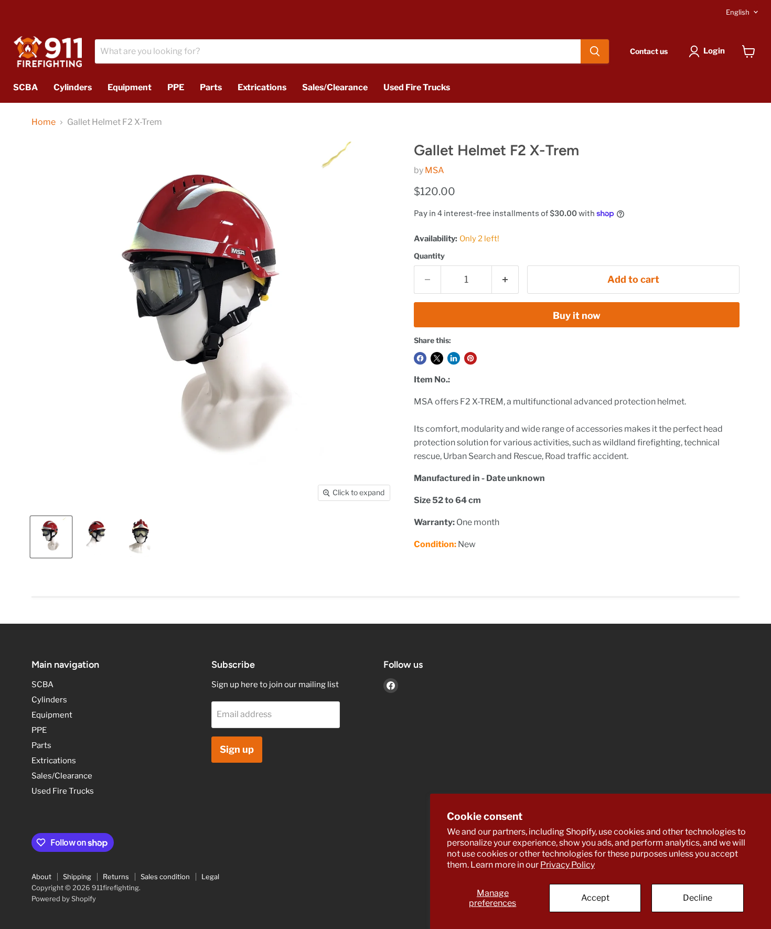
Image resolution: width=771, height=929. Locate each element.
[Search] (595, 51)
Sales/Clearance (335, 87)
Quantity (429, 256)
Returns (116, 876)
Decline (697, 898)
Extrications (262, 87)
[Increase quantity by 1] (505, 279)
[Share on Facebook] (420, 358)
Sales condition (165, 876)
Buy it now (577, 315)
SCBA (25, 87)
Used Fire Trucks (416, 87)
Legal (210, 876)
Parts (211, 87)
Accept (595, 898)
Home (43, 122)
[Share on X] (437, 358)
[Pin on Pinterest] (470, 358)
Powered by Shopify (63, 898)
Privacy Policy (567, 865)
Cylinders (72, 87)
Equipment (130, 87)
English (737, 12)
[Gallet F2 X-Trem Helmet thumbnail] (51, 537)
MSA (434, 170)
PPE (175, 87)
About (41, 876)
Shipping (77, 876)
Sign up (237, 749)
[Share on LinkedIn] (453, 358)
